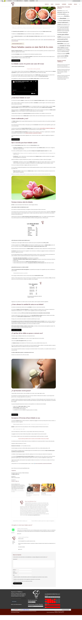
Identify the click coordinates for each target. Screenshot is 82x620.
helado (68, 50)
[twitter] (74, 1)
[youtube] (75, 1)
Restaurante (57, 4)
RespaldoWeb (32, 0)
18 (50, 601)
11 (50, 600)
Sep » (46, 607)
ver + (22, 43)
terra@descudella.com (19, 0)
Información (14, 601)
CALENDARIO (64, 4)
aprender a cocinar (65, 10)
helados (33, 28)
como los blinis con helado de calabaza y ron (47, 128)
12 (52, 600)
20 (54, 601)
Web (13, 575)
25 (50, 602)
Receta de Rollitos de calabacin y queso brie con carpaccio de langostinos (43, 520)
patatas (64, 53)
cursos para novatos (65, 37)
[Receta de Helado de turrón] (18, 488)
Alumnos (75, 4)
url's (37, 0)
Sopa (58, 57)
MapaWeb (26, 0)
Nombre (14, 569)
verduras (65, 57)
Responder (19, 533)
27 (54, 602)
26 (52, 602)
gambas (64, 49)
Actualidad (70, 4)
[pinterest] (78, 1)
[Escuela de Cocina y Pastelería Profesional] (13, 4)
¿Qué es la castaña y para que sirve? (63, 67)
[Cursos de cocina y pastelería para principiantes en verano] (48, 488)
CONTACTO (47, 4)
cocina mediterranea (64, 20)
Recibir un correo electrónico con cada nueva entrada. (23, 581)
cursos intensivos (63, 32)
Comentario (15, 559)
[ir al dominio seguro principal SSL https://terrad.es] (4, 0)
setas (66, 56)
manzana (63, 51)
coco (68, 22)
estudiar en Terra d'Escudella (21, 28)
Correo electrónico (15, 572)
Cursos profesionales (15, 60)
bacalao (66, 16)
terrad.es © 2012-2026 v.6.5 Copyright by (17, 611)
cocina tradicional (62, 22)
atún (63, 16)
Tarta (60, 57)
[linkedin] (79, 1)
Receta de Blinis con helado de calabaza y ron (19, 520)
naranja (58, 53)
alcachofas (59, 10)
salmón (62, 56)
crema (59, 24)
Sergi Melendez (51, 612)
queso (58, 56)
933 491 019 (9, 0)
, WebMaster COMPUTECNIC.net (59, 612)
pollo (67, 53)
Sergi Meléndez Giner (46, 28)
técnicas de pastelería (38, 28)
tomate (62, 57)
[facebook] (73, 1)
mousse (67, 51)
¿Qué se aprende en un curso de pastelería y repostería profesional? (33, 492)
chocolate (63, 18)
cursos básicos (64, 24)
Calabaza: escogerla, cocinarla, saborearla (63, 72)
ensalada (64, 43)
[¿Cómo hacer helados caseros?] (33, 16)
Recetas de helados (15, 139)
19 (52, 601)
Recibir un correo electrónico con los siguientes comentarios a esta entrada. (27, 579)
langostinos (59, 51)
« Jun (46, 604)
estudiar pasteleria (29, 28)
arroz (62, 16)
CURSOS (52, 4)
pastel (62, 53)
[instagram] (77, 1)
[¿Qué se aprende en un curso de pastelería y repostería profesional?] (33, 488)
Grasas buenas (14, 414)
